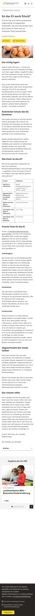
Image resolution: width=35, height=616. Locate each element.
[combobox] (25, 3)
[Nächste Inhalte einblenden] (31, 506)
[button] (6, 41)
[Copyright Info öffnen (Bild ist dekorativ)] (32, 57)
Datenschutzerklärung (22, 596)
